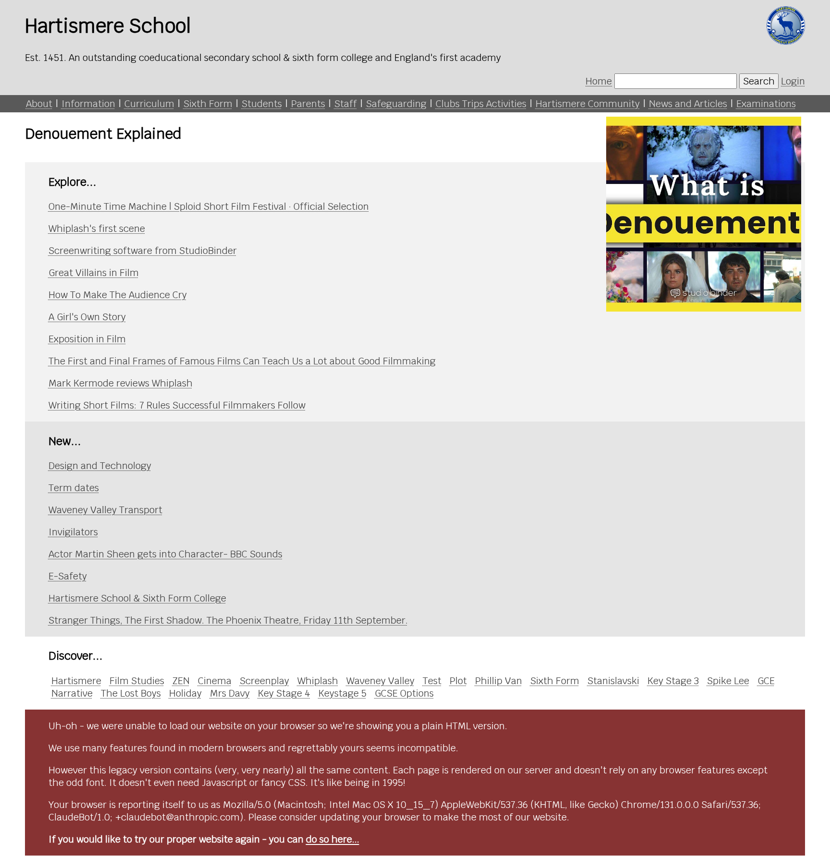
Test (432, 681)
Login (793, 81)
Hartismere (76, 681)
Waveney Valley (380, 681)
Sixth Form (207, 103)
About (39, 103)
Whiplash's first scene (97, 228)
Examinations (766, 103)
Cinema (215, 681)
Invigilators (73, 532)
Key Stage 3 (673, 681)
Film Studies (137, 681)
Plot (458, 681)
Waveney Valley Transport (105, 510)
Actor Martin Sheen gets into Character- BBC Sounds (165, 554)
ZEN (181, 681)
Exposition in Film (87, 339)
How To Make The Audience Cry (118, 295)
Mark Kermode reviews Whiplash (121, 383)
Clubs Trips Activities (481, 103)
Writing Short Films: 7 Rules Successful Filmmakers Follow (177, 405)
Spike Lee (728, 681)
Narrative (72, 693)
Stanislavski (613, 681)
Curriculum (149, 103)
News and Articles (688, 103)
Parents (308, 103)
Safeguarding (396, 103)
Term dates (74, 488)
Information (88, 103)
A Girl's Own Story (87, 317)
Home (599, 81)
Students (262, 103)
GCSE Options (404, 693)
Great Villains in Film (94, 272)
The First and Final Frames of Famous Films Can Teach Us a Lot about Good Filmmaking (242, 361)
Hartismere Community (588, 103)
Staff (345, 103)
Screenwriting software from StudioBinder (143, 250)
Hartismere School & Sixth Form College (137, 598)
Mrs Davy (230, 693)
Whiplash (317, 681)
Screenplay (264, 681)
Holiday (185, 693)
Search (759, 81)
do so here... (332, 839)
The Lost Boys (131, 693)
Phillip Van (498, 681)
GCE (766, 681)
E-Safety (68, 576)
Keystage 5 (342, 693)
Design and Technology (100, 465)
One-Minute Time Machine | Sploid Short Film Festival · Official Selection (209, 206)
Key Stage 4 (284, 693)
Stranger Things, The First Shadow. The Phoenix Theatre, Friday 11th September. (228, 620)
